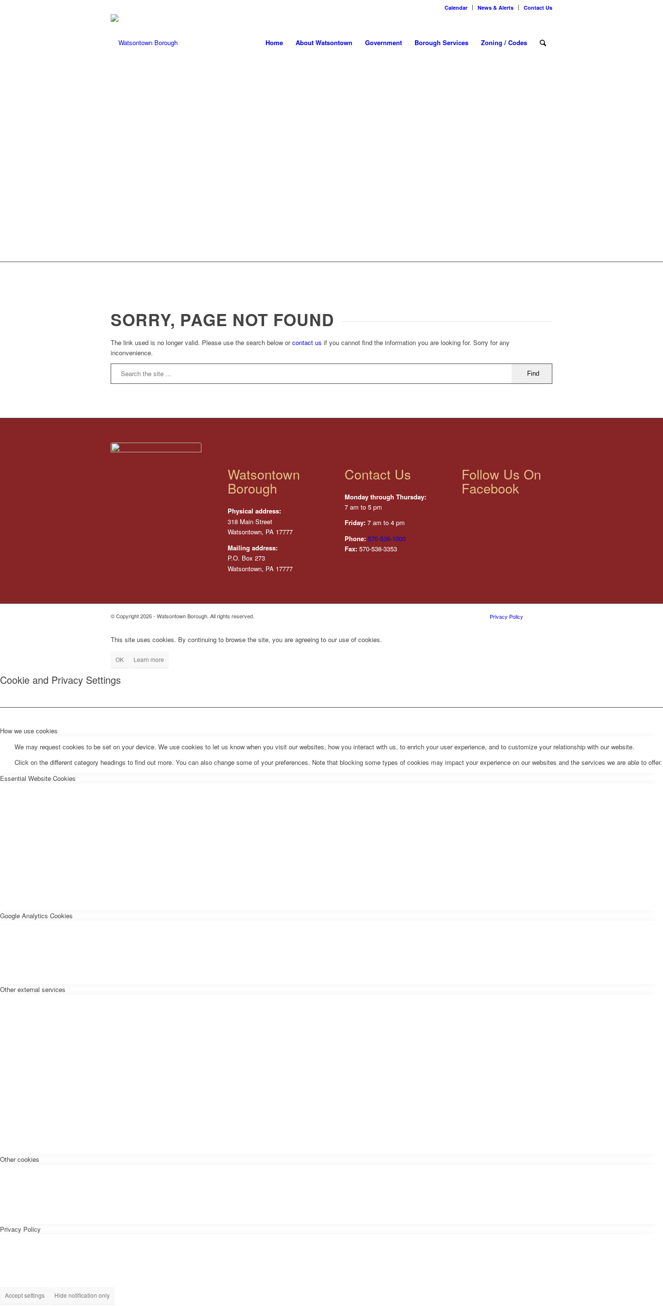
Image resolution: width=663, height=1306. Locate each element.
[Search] (542, 42)
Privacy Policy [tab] (20, 1229)
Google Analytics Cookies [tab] (36, 915)
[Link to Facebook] (545, 616)
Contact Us (538, 7)
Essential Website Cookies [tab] (38, 778)
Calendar (456, 7)
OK (120, 659)
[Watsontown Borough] (144, 42)
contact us (307, 342)
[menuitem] (456, 7)
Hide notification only (82, 1295)
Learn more (148, 659)
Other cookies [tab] (19, 1159)
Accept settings (25, 1295)
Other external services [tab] (33, 989)
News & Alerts (496, 7)
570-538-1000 (387, 538)
